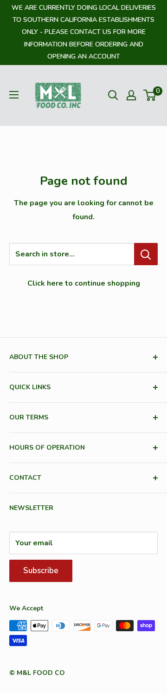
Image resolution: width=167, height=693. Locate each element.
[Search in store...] (146, 254)
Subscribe (40, 570)
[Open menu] (14, 94)
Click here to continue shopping (83, 283)
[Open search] (113, 95)
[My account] (131, 95)
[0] (150, 95)
